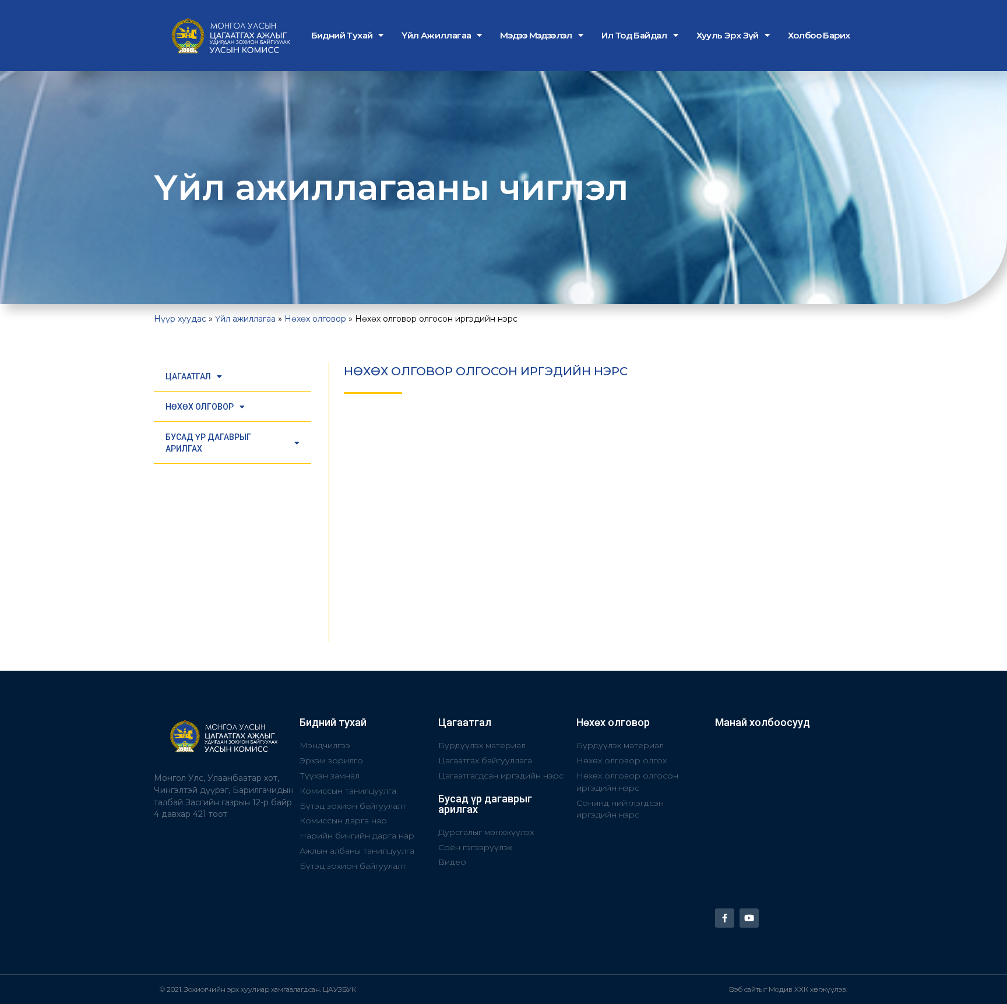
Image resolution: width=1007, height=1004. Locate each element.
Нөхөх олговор (315, 318)
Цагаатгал (188, 376)
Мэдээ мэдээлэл (536, 35)
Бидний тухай (342, 35)
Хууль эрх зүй (727, 35)
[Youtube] (749, 918)
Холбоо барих (819, 35)
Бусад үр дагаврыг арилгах (208, 442)
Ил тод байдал (634, 35)
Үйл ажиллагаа (436, 35)
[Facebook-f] (724, 918)
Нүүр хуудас (180, 318)
